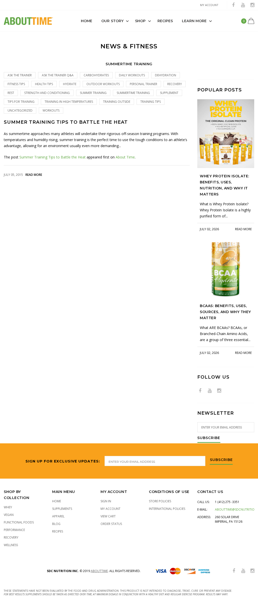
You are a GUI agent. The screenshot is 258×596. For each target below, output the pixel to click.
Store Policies (160, 501)
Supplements (62, 509)
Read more (33, 175)
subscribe (221, 460)
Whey (8, 507)
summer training (93, 93)
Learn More (194, 21)
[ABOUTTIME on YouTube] (243, 5)
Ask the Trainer (20, 75)
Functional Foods (19, 522)
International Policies (167, 509)
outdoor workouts (103, 84)
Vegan (9, 515)
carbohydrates (96, 75)
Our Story (112, 21)
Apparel (58, 516)
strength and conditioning (47, 93)
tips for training (21, 102)
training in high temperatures (69, 102)
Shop (140, 21)
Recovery (11, 537)
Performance (14, 530)
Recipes (165, 21)
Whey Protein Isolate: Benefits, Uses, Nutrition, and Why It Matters (224, 185)
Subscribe (208, 438)
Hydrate (69, 84)
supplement (169, 93)
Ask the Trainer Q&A (58, 75)
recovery (174, 84)
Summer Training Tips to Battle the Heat (66, 122)
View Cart (108, 516)
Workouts (51, 110)
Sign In (106, 501)
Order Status (111, 524)
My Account (110, 509)
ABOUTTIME (99, 571)
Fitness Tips (16, 84)
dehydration (165, 75)
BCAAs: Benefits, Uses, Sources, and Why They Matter (225, 312)
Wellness (11, 545)
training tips (150, 102)
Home (86, 21)
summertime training (133, 93)
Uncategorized (20, 110)
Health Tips (44, 84)
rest (11, 93)
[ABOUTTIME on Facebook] (233, 5)
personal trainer (143, 84)
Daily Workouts (132, 75)
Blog (56, 524)
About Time (125, 157)
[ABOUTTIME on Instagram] (252, 5)
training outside (116, 102)
